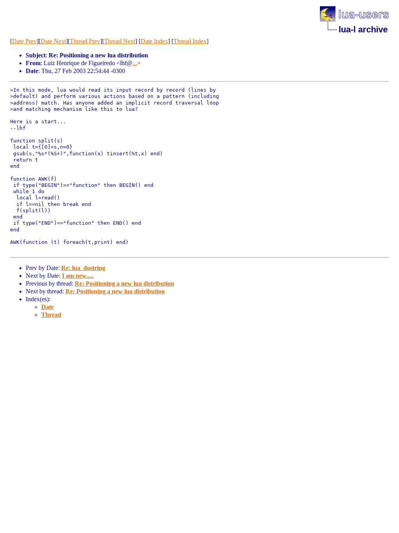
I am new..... (78, 275)
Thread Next (119, 41)
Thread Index (190, 41)
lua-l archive (363, 29)
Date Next (53, 41)
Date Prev (24, 41)
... (134, 63)
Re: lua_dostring (83, 268)
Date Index (154, 41)
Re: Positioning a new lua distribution (124, 283)
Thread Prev (85, 41)
